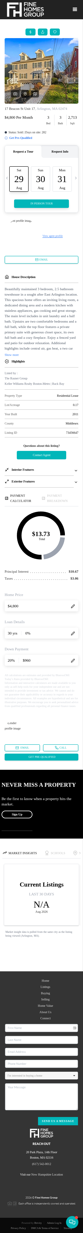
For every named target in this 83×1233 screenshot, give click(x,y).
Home (45, 980)
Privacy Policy (18, 1228)
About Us (45, 1012)
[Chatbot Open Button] (72, 1222)
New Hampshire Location (47, 1174)
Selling (45, 999)
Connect (45, 1018)
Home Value (45, 1005)
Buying (45, 993)
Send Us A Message (58, 1121)
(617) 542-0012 (41, 1164)
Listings (45, 986)
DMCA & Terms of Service (45, 1228)
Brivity (38, 1222)
